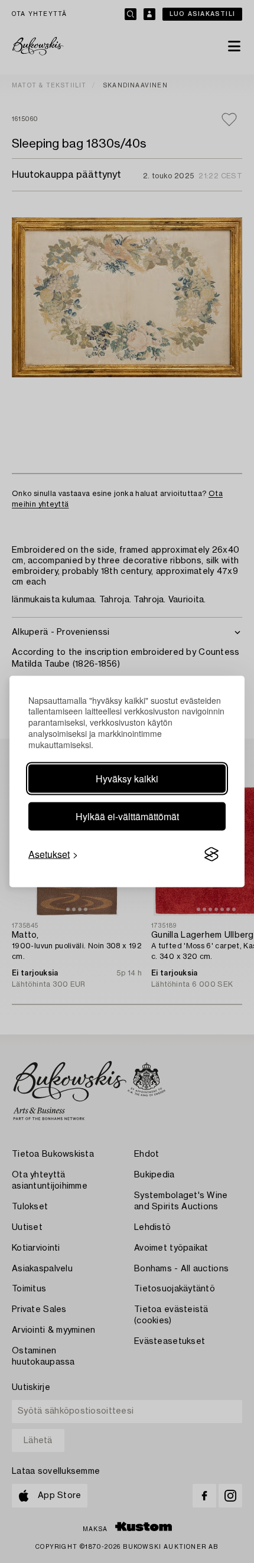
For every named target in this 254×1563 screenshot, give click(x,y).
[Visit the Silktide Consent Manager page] (211, 854)
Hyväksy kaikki (127, 778)
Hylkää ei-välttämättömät (127, 816)
